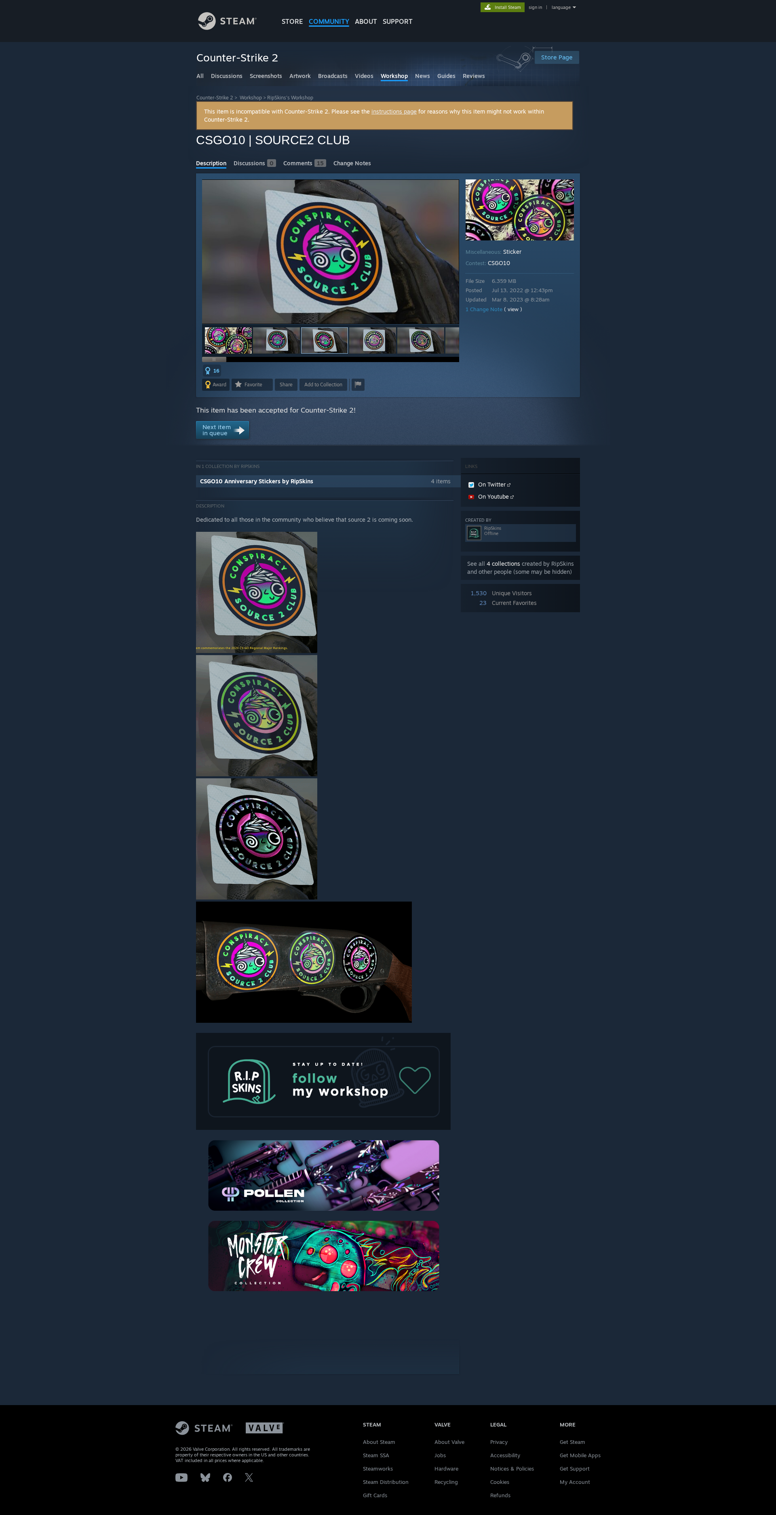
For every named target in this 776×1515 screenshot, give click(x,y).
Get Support (575, 1468)
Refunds (500, 1495)
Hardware (446, 1468)
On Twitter (492, 484)
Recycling (446, 1482)
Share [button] (286, 384)
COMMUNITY (329, 21)
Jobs (440, 1455)
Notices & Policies (512, 1468)
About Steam (379, 1442)
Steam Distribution (386, 1482)
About (366, 21)
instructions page (394, 111)
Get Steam (572, 1442)
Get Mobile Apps (580, 1455)
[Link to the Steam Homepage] (227, 27)
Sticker (512, 251)
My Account (575, 1482)
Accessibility (505, 1455)
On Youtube (494, 496)
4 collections (503, 563)
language (561, 7)
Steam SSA (376, 1455)
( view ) (513, 309)
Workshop (251, 98)
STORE (292, 21)
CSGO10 (499, 262)
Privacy (499, 1442)
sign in (535, 7)
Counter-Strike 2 (214, 98)
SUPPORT (398, 21)
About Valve (449, 1442)
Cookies (499, 1482)
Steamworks (378, 1468)
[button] (228, 340)
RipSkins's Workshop (290, 98)
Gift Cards (375, 1495)
